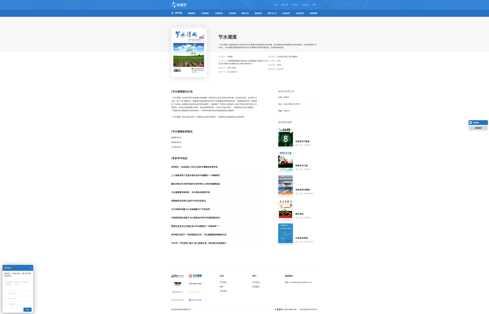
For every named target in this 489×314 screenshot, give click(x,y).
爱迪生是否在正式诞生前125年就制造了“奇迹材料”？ (195, 226)
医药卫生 (245, 13)
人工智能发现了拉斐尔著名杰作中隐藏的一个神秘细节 (195, 175)
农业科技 (232, 13)
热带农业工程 (301, 165)
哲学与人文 (272, 13)
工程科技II (219, 13)
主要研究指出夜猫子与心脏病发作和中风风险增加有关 (195, 218)
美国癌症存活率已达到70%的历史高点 (188, 201)
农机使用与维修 (302, 190)
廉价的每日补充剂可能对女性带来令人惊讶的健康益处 (195, 184)
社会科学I (286, 13)
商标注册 (284, 5)
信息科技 (258, 13)
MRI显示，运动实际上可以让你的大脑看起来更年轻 (194, 167)
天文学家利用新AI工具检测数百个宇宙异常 (190, 209)
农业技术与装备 (302, 141)
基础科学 (191, 13)
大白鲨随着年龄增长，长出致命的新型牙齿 (190, 192)
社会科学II (300, 13)
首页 (275, 5)
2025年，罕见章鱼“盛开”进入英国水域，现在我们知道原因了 (199, 243)
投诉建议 (256, 287)
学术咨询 (256, 282)
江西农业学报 (301, 238)
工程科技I (205, 13)
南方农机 (299, 214)
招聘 (314, 5)
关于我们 (295, 5)
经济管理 (313, 13)
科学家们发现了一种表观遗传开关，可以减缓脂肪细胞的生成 (198, 234)
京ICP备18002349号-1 (308, 309)
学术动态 (305, 5)
